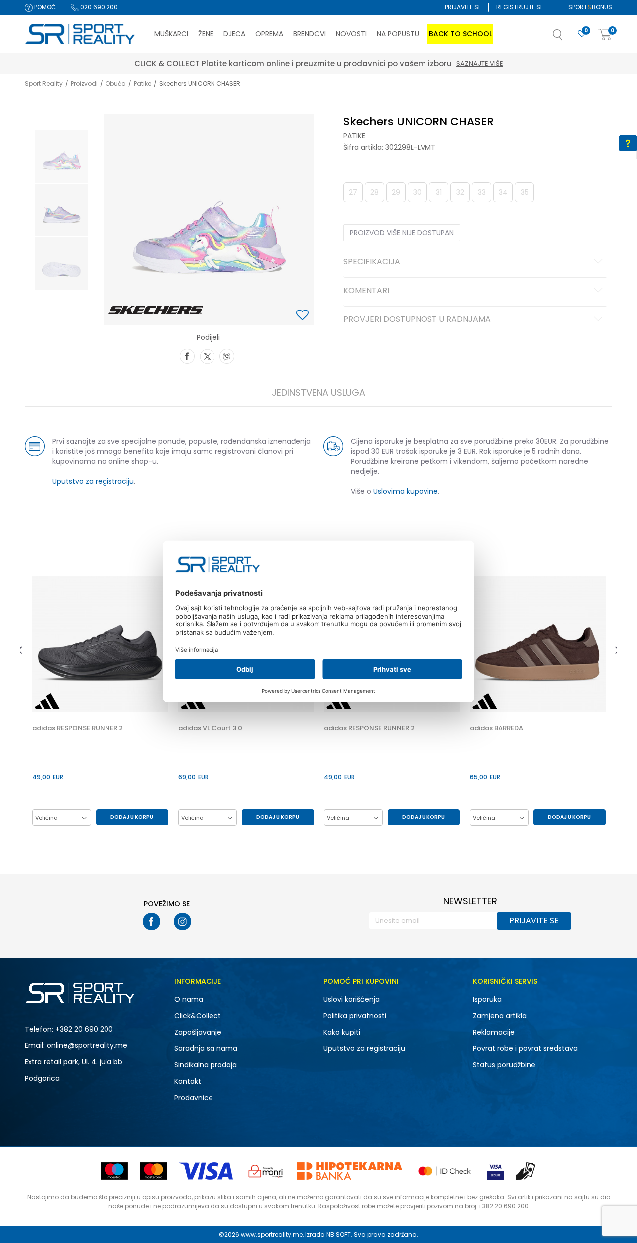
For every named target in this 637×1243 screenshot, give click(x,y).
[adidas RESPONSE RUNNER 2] (100, 644)
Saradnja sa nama (205, 1048)
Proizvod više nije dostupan (402, 233)
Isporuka (487, 999)
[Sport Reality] (80, 34)
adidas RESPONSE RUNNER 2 (77, 728)
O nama (188, 999)
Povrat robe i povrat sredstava (525, 1048)
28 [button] (374, 192)
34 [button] (503, 192)
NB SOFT (338, 1234)
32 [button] (460, 192)
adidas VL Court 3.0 (210, 728)
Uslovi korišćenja (351, 999)
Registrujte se (519, 7)
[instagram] (182, 921)
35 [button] (525, 192)
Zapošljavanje (197, 1032)
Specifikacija (371, 262)
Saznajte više (238, 63)
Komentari (366, 291)
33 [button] (482, 192)
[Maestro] (114, 1171)
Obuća (116, 83)
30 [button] (417, 192)
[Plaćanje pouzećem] (526, 1171)
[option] (62, 156)
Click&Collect (197, 1016)
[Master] (153, 1171)
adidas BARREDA (496, 728)
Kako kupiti (341, 1032)
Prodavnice (193, 1098)
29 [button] (396, 192)
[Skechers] (155, 310)
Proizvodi (84, 83)
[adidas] (47, 701)
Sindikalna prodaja (205, 1065)
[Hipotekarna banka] (349, 1171)
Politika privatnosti (354, 1016)
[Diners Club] (266, 1171)
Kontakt (187, 1081)
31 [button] (439, 192)
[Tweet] (207, 355)
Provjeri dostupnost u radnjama (417, 320)
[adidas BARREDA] (538, 644)
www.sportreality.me (272, 1234)
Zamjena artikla (500, 1016)
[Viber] (226, 355)
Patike (142, 83)
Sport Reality (44, 83)
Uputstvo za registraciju (93, 481)
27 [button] (353, 192)
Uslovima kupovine (405, 491)
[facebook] (151, 921)
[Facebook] (187, 355)
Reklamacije (494, 1032)
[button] (567, 38)
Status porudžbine (504, 1065)
